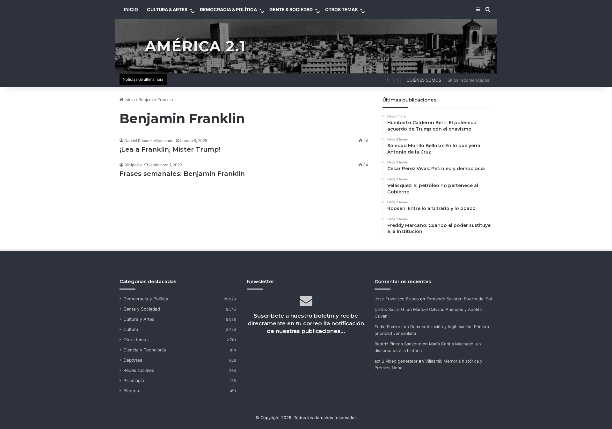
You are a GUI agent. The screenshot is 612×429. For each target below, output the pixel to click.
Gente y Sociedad (141, 309)
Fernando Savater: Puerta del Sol (459, 298)
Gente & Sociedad (291, 9)
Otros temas (136, 339)
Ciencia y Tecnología (144, 349)
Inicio (129, 99)
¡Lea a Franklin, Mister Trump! (170, 149)
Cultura (130, 329)
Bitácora (132, 390)
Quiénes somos (423, 80)
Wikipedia (133, 164)
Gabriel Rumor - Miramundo (148, 140)
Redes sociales (138, 370)
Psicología (133, 380)
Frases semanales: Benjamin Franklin (182, 173)
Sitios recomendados (468, 80)
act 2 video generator (396, 361)
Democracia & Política (228, 9)
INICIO (131, 9)
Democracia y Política (145, 298)
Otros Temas (341, 9)
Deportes (132, 360)
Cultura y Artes (138, 319)
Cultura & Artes (167, 9)
